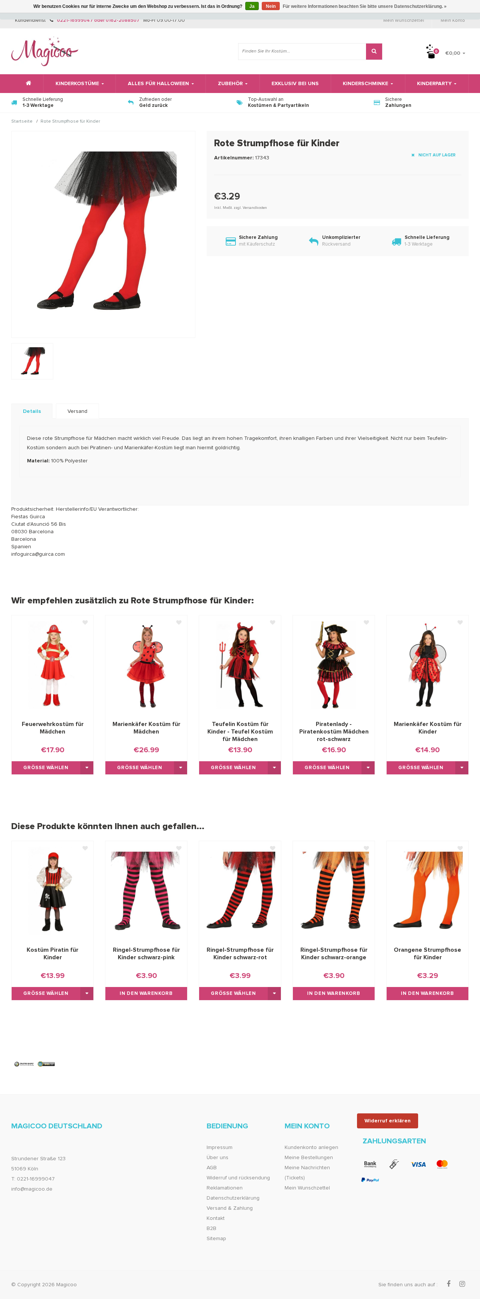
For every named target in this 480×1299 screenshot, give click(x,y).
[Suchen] (374, 52)
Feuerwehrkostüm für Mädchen (53, 728)
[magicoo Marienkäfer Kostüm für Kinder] (427, 665)
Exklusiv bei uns (295, 83)
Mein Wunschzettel (403, 20)
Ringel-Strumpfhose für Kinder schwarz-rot (240, 953)
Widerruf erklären (387, 1121)
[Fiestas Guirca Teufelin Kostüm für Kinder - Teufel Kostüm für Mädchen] (240, 665)
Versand (77, 411)
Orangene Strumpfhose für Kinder (427, 953)
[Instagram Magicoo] (462, 1284)
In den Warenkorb (146, 993)
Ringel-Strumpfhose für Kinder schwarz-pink (146, 953)
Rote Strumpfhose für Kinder (70, 122)
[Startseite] (27, 83)
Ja (252, 6)
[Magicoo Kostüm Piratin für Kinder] (52, 890)
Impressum (219, 1147)
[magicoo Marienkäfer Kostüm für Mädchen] (146, 665)
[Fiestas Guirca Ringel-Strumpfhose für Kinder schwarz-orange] (333, 890)
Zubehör (230, 83)
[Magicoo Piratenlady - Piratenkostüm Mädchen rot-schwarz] (333, 665)
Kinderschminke (365, 83)
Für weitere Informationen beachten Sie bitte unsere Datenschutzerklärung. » (365, 6)
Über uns (217, 1157)
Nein (271, 6)
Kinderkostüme (77, 83)
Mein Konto (453, 20)
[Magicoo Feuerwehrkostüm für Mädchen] (52, 665)
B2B (211, 1228)
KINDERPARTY (434, 83)
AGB (212, 1167)
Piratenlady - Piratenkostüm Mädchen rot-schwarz (334, 731)
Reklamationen (225, 1188)
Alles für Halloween (158, 83)
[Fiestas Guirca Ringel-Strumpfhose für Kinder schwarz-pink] (146, 890)
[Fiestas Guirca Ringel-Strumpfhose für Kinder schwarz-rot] (240, 890)
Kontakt (216, 1218)
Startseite (22, 122)
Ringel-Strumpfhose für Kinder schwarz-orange (334, 953)
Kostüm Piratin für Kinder (52, 953)
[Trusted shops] (35, 1064)
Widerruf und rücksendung (238, 1177)
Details (32, 411)
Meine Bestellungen (309, 1157)
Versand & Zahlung (230, 1208)
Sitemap (216, 1238)
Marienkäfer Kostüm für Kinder (428, 728)
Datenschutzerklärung (233, 1198)
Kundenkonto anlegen (311, 1147)
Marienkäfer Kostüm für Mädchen (146, 728)
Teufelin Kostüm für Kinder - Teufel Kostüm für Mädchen (240, 731)
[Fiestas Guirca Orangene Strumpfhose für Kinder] (427, 890)
